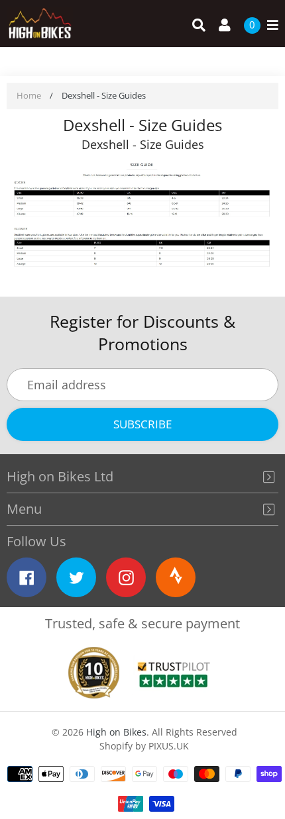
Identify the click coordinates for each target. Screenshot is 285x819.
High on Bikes (116, 732)
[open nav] (269, 25)
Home (29, 95)
